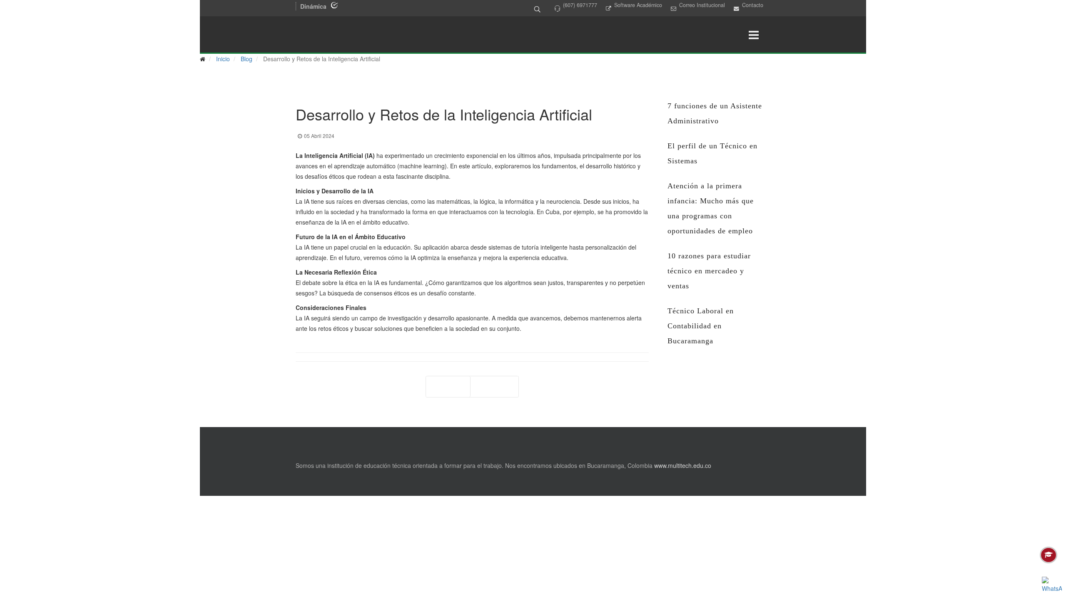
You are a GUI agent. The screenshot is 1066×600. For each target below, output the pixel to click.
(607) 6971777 (580, 5)
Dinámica (313, 6)
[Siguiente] (494, 386)
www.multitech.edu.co (682, 465)
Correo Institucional (702, 5)
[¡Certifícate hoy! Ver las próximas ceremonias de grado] (1048, 555)
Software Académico (638, 5)
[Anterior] (448, 386)
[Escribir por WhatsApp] (1052, 587)
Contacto (752, 5)
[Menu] (753, 35)
